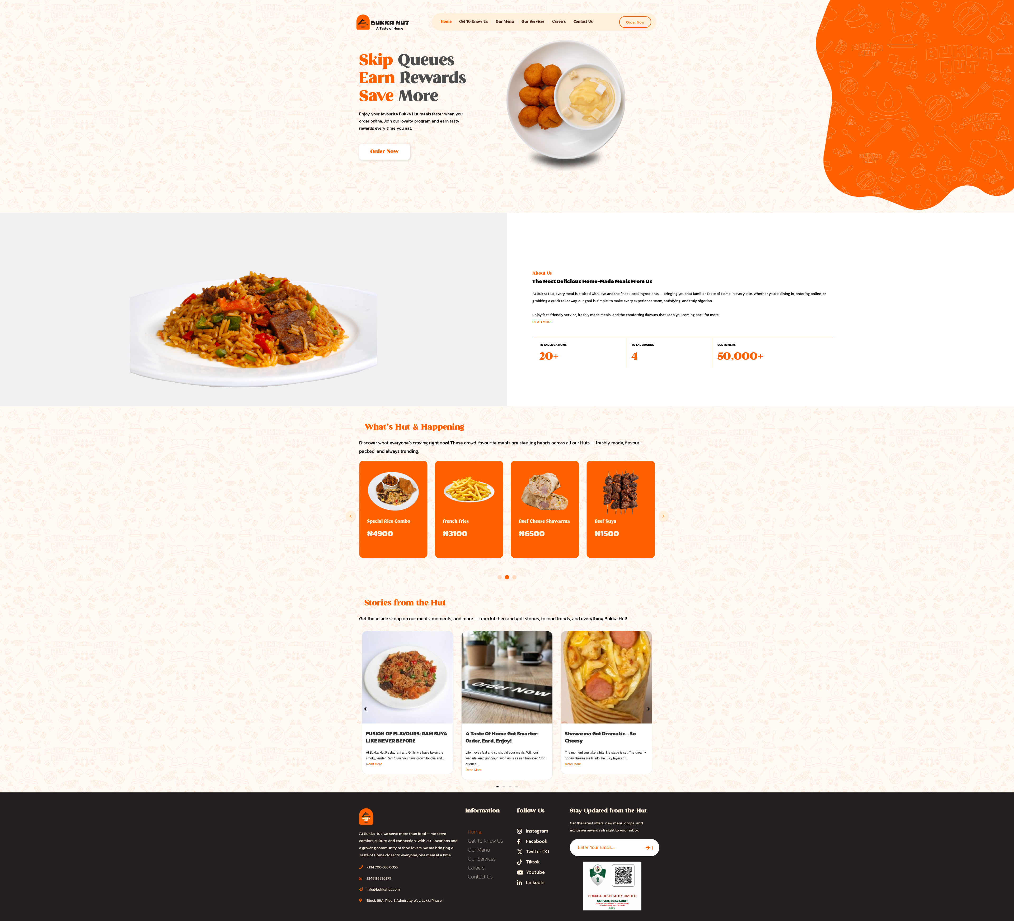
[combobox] (604, 847)
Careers (559, 21)
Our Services (533, 21)
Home (446, 21)
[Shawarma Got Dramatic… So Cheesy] (606, 677)
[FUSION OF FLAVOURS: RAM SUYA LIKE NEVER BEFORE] (407, 677)
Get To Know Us (473, 21)
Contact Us (583, 21)
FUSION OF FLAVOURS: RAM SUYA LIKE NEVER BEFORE (406, 737)
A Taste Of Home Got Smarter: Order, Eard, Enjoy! (502, 737)
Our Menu (505, 21)
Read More (374, 764)
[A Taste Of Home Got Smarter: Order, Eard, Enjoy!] (507, 677)
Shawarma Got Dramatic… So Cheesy (600, 737)
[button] (350, 516)
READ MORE (542, 322)
